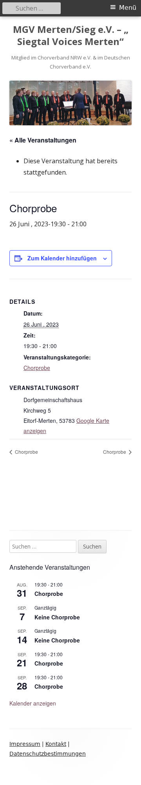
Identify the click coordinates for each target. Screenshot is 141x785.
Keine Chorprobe (57, 617)
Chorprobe (37, 368)
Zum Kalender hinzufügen (62, 258)
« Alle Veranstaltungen (42, 139)
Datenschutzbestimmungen (47, 754)
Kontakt (55, 744)
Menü (127, 7)
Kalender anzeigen (32, 703)
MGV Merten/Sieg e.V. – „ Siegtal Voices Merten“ (70, 35)
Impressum (24, 744)
